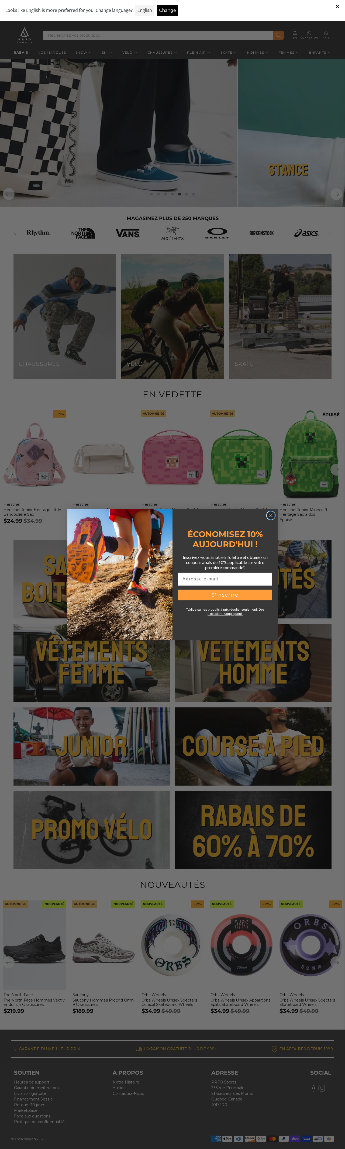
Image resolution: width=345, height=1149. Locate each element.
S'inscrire (225, 595)
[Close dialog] (271, 515)
